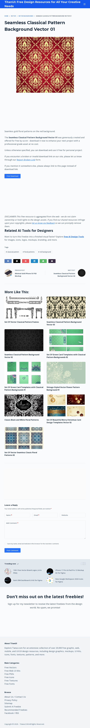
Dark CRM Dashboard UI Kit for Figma (27, 580)
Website (65, 515)
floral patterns (29, 252)
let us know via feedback (43, 223)
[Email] (52, 261)
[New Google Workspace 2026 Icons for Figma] (50, 580)
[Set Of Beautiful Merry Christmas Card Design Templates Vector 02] (66, 405)
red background (44, 252)
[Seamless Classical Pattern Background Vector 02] (23, 340)
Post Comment (12, 550)
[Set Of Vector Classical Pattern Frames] (23, 307)
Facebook (9, 713)
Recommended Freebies (15, 710)
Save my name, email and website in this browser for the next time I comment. (33, 544)
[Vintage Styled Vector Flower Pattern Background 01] (66, 373)
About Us (8, 696)
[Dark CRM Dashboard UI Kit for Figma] (7, 580)
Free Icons (9, 677)
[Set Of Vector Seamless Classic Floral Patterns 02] (23, 438)
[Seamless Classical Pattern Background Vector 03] (66, 307)
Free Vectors (10, 667)
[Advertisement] (45, 111)
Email (36, 515)
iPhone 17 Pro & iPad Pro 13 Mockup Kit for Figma (69, 571)
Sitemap (8, 703)
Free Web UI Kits (12, 670)
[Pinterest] (25, 261)
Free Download (12, 176)
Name (9, 515)
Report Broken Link (26, 159)
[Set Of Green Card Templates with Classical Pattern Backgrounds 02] (66, 340)
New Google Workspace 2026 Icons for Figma (69, 580)
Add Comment (12, 523)
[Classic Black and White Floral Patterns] (23, 405)
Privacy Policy (10, 700)
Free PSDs (9, 674)
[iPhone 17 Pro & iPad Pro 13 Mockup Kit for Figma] (50, 571)
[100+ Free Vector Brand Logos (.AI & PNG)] (7, 571)
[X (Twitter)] (16, 261)
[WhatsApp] (43, 261)
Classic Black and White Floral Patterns (21, 420)
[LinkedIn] (34, 261)
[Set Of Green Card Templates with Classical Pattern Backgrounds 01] (23, 373)
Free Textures (11, 680)
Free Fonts (9, 684)
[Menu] (85, 4)
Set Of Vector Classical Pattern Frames (21, 322)
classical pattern (12, 252)
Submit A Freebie (12, 706)
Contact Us (20, 696)
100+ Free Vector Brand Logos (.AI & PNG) (27, 571)
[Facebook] (8, 261)
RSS (17, 713)
